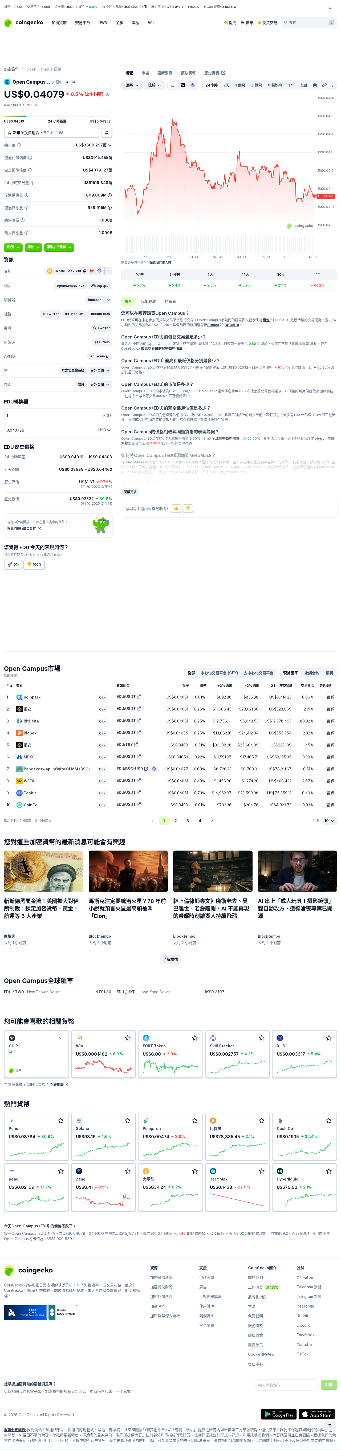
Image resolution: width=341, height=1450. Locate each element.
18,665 (17, 7)
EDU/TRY (125, 744)
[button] (70, 285)
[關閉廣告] (60, 1038)
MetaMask (135, 462)
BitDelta (232, 324)
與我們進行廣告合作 (22, 528)
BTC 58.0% (171, 7)
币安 (266, 320)
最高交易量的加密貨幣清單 (161, 348)
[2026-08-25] (315, 85)
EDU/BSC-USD (130, 768)
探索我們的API (160, 262)
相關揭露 (10, 675)
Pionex (213, 324)
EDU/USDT (126, 696)
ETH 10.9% (191, 7)
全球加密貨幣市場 (225, 438)
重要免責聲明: (15, 1430)
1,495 (45, 7)
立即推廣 (57, 1084)
